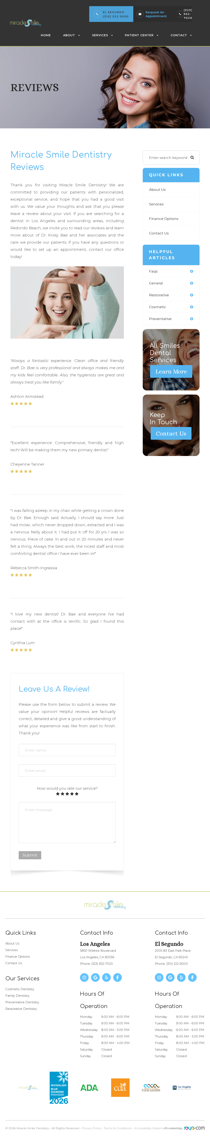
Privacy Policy (91, 1128)
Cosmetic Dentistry (19, 989)
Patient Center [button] (139, 35)
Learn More (171, 371)
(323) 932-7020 (188, 14)
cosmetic (157, 307)
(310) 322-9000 (116, 16)
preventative (160, 319)
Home (46, 35)
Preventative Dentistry (22, 1002)
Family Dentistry (17, 996)
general (156, 283)
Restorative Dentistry (21, 1009)
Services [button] (100, 35)
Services (156, 204)
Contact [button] (179, 35)
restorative (159, 295)
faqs (153, 271)
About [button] (69, 35)
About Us (157, 189)
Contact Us (159, 233)
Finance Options (163, 218)
